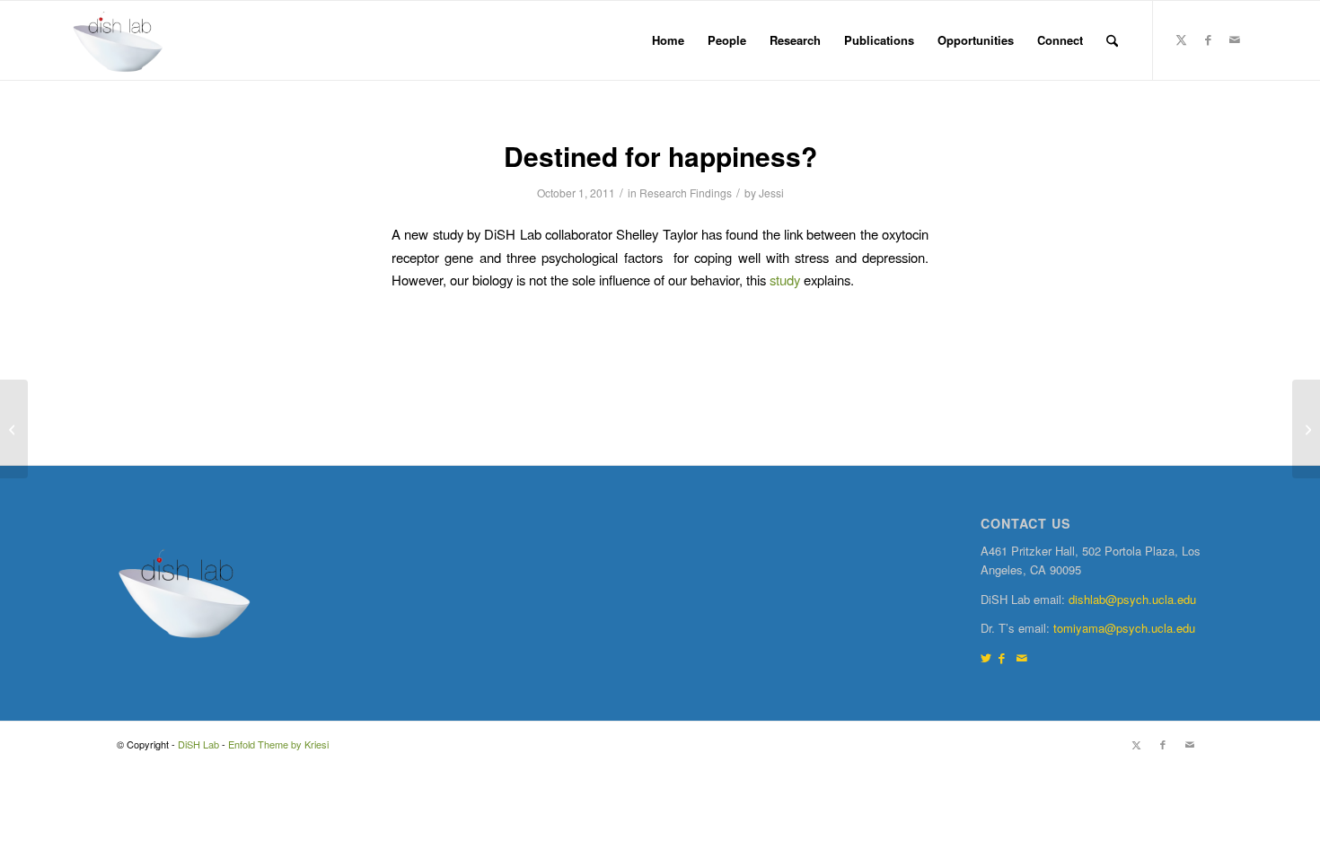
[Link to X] (1180, 39)
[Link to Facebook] (1207, 39)
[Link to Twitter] (986, 657)
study (785, 279)
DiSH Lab (198, 744)
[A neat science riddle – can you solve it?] (14, 429)
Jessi (771, 192)
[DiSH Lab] (117, 40)
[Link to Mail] (1234, 39)
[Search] (1112, 40)
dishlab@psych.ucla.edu (1132, 599)
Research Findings (685, 192)
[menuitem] (668, 40)
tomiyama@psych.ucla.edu (1124, 627)
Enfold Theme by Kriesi (278, 744)
